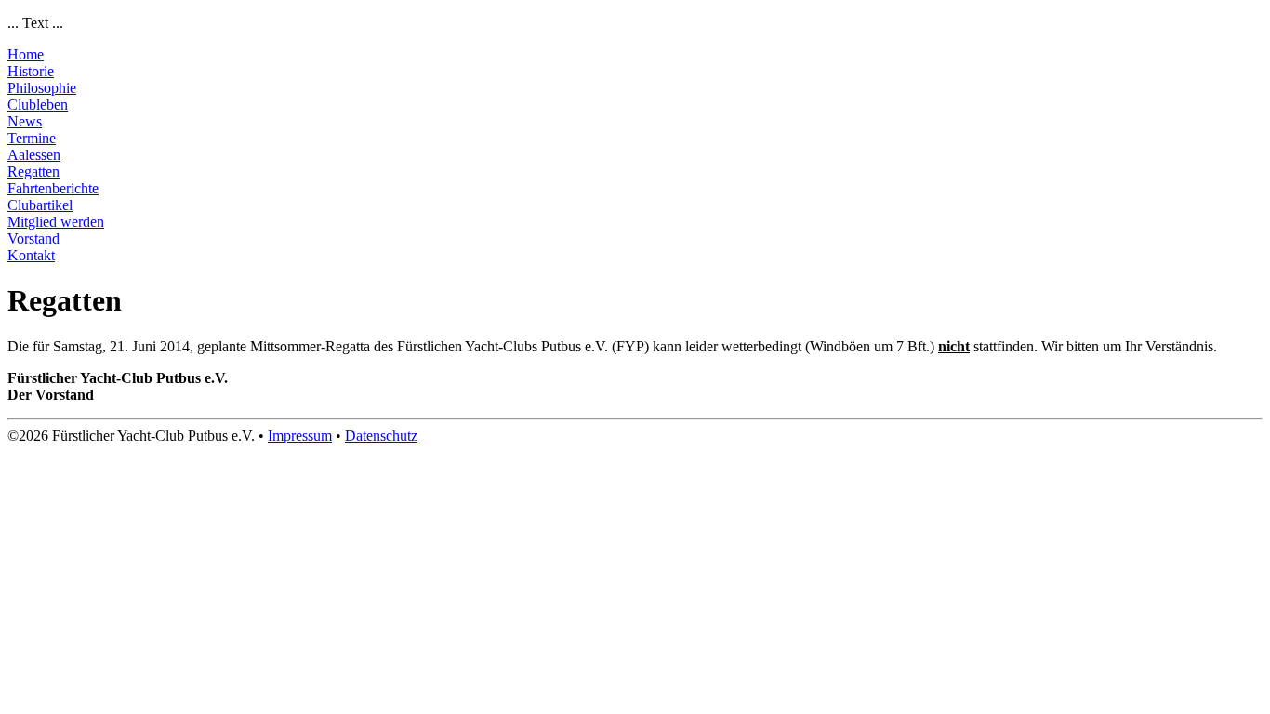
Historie (30, 71)
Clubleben (37, 104)
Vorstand (33, 238)
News (24, 121)
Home (25, 54)
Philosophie (41, 88)
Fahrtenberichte (53, 188)
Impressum (300, 435)
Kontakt (31, 255)
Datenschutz (381, 435)
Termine (31, 138)
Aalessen (33, 155)
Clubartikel (40, 205)
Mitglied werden (55, 222)
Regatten (33, 171)
